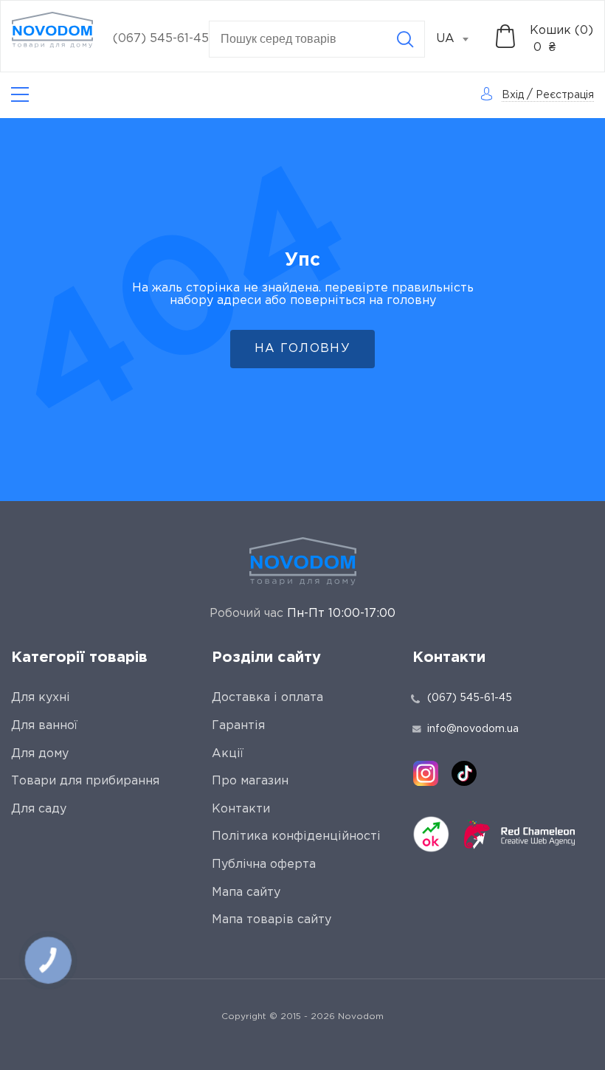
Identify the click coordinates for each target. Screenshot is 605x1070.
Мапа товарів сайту (271, 919)
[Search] (405, 39)
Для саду (38, 809)
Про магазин (250, 781)
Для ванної (44, 725)
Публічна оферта (264, 864)
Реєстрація (565, 95)
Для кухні (40, 697)
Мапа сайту (246, 892)
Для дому (40, 753)
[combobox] (460, 39)
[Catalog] (20, 94)
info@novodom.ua (473, 729)
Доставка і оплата (267, 697)
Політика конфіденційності (296, 836)
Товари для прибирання (85, 781)
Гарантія (238, 725)
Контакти (241, 809)
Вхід (513, 95)
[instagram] (425, 773)
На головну (302, 348)
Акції (227, 753)
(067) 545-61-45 (161, 38)
